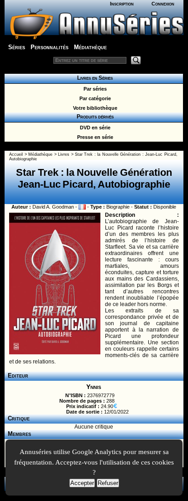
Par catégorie (94, 98)
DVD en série (93, 127)
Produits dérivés (94, 116)
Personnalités (49, 47)
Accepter (82, 483)
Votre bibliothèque (93, 108)
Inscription (122, 3)
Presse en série (93, 137)
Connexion (162, 3)
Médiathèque (90, 47)
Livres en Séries (93, 78)
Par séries (94, 89)
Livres (63, 154)
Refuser (108, 483)
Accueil (16, 154)
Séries (16, 47)
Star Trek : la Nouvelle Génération (108, 154)
